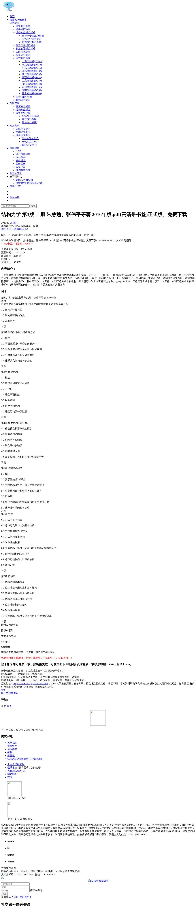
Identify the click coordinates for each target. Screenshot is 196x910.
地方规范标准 (23, 58)
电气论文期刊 (29, 141)
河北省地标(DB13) (32, 64)
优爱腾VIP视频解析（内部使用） (25, 758)
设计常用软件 (23, 154)
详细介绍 (6, 229)
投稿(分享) (15, 186)
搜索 (33, 206)
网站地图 (12, 774)
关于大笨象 (16, 173)
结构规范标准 (23, 29)
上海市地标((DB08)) (32, 61)
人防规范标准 (23, 51)
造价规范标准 (23, 55)
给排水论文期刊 (30, 138)
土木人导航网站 (15, 764)
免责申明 (12, 746)
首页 (12, 16)
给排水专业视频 (30, 116)
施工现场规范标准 (25, 45)
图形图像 (21, 163)
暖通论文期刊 (29, 145)
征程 (9, 752)
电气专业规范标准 (31, 39)
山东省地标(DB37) (32, 80)
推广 (15, 222)
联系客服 (12, 767)
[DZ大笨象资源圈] (9, 11)
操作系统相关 (23, 170)
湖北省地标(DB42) (32, 84)
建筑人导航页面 (24, 179)
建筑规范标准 (23, 26)
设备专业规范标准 (25, 32)
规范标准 (14, 23)
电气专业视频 (29, 119)
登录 (9, 706)
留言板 (11, 755)
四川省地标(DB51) (32, 87)
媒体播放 (21, 160)
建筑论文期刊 (23, 129)
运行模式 (12, 749)
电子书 (5, 693)
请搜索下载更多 (18, 19)
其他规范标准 (23, 100)
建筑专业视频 (23, 106)
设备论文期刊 (23, 135)
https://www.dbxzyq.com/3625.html (30, 683)
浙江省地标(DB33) (32, 74)
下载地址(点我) (20, 229)
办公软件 (21, 157)
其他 (9, 777)
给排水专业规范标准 (33, 35)
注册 (15, 897)
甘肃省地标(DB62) (32, 93)
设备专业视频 (23, 112)
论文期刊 (14, 125)
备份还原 (21, 167)
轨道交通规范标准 (25, 48)
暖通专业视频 (29, 122)
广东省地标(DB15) (32, 68)
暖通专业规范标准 (31, 42)
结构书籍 (13, 693)
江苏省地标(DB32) (32, 71)
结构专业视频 (23, 109)
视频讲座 (14, 103)
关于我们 (12, 742)
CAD (18, 151)
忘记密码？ (26, 897)
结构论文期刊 (23, 132)
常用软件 (14, 148)
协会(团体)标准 (24, 96)
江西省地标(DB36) (32, 77)
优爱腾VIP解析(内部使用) (29, 183)
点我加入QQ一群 (16, 770)
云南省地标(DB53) (32, 90)
